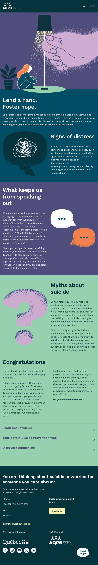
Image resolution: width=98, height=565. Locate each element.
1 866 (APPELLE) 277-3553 (15, 504)
